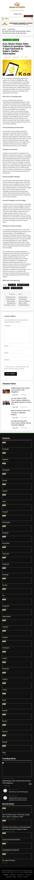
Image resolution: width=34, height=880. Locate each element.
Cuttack (4, 689)
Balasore (5, 731)
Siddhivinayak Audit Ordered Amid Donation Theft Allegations (20, 390)
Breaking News (13, 789)
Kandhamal (5, 564)
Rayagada (5, 532)
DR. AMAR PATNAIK (8, 860)
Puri (3, 595)
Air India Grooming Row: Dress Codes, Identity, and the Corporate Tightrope (21, 423)
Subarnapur (5, 553)
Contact (25, 876)
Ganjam (4, 658)
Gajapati (4, 491)
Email (6, 352)
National (15, 40)
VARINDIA (6, 874)
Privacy (20, 876)
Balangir (4, 742)
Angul (4, 752)
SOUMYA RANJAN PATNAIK (11, 839)
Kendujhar (5, 627)
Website (6, 359)
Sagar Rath (7, 57)
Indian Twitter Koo (23, 285)
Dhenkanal (5, 668)
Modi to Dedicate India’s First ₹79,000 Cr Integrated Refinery (20, 412)
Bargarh (4, 721)
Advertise (9, 876)
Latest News (7, 40)
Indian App (12, 285)
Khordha (4, 585)
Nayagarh (5, 512)
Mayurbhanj (5, 543)
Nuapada (5, 637)
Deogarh (4, 679)
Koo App (6, 288)
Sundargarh (5, 606)
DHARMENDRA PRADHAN (10, 850)
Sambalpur (5, 449)
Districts (4, 451)
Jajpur (4, 501)
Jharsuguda (5, 470)
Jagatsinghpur (6, 616)
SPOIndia (13, 874)
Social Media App (16, 288)
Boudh (4, 700)
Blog (14, 876)
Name (6, 346)
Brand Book (20, 874)
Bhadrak (4, 710)
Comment (7, 325)
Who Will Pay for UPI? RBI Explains (18, 792)
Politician (12, 831)
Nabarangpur (6, 522)
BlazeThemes (29, 872)
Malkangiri (5, 574)
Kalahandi (5, 459)
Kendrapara (5, 648)
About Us (28, 874)
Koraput (4, 480)
